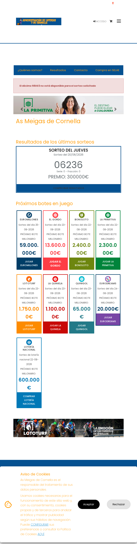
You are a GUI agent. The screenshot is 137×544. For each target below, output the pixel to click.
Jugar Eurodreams (108, 319)
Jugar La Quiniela (55, 327)
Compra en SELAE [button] (107, 70)
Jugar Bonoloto (82, 263)
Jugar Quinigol (82, 327)
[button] (21, 109)
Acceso (101, 21)
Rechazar (118, 504)
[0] (112, 21)
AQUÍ (41, 534)
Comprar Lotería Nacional (29, 400)
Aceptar (88, 504)
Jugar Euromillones (29, 263)
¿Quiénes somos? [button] (30, 70)
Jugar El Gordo (55, 263)
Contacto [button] (81, 70)
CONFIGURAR (39, 524)
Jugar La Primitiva (108, 263)
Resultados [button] (58, 70)
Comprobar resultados (68, 188)
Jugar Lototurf (29, 327)
